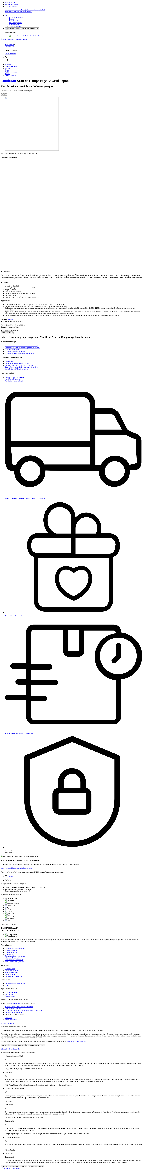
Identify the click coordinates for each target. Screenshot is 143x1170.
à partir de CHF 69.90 (25, 10)
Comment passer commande (14, 948)
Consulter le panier (11, 6)
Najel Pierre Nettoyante (13, 379)
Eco (6, 985)
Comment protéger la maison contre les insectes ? (21, 346)
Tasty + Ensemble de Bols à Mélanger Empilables (21, 367)
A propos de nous (11, 992)
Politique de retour (11, 952)
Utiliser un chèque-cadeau (13, 976)
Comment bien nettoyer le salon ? (16, 351)
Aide (6, 15)
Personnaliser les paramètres (35, 1045)
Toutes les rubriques (15, 26)
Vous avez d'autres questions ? (15, 962)
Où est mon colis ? (11, 974)
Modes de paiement (15, 23)
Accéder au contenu (11, 4)
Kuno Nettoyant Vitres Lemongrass (16, 369)
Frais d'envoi (13, 21)
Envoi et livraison (11, 950)
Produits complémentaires (11, 330)
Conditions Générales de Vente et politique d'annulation (23, 1010)
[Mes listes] (6, 57)
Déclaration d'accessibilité (13, 1012)
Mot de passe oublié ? (12, 972)
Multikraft (8, 81)
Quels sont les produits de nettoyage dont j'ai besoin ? (22, 348)
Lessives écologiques (12, 349)
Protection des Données (13, 1009)
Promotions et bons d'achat (14, 960)
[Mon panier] (73, 60)
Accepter (4, 1045)
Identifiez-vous (10, 46)
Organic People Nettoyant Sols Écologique (19, 365)
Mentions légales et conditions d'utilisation (19, 1007)
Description (6, 271)
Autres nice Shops (11, 1020)
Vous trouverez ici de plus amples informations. (16, 868)
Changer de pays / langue (19, 999)
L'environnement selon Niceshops (16, 983)
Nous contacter (14, 25)
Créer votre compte (11, 970)
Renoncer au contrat (7, 1023)
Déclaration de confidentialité (76, 1041)
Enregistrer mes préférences (10, 1166)
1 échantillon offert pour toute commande (18, 12)
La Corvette (9, 361)
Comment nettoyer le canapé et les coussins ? (20, 353)
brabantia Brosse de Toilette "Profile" (17, 363)
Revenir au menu (10, 2)
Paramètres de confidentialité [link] (14, 1014)
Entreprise (8, 1018)
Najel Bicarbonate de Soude (14, 381)
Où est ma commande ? (17, 17)
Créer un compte (10, 54)
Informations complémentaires (13, 321)
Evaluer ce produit (7, 332)
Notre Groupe (9, 994)
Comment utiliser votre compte (15, 956)
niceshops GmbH (16, 1003)
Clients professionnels (12, 958)
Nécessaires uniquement (16, 1045)
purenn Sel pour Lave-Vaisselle (15, 377)
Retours (11, 19)
